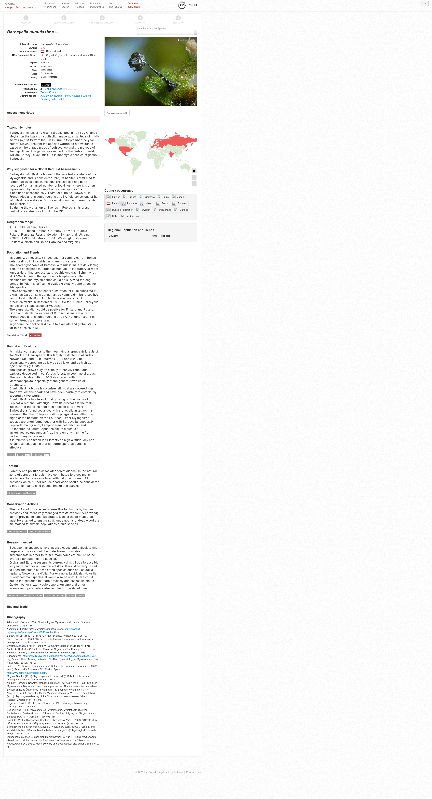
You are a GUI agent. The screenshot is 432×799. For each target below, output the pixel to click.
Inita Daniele (58, 99)
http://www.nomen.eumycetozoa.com (26, 672)
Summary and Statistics (97, 5)
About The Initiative (116, 5)
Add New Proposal (80, 5)
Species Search (65, 5)
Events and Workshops (50, 5)
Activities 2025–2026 (134, 5)
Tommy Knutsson (72, 95)
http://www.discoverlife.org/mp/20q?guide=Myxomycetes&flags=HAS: (59, 655)
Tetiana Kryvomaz (50, 92)
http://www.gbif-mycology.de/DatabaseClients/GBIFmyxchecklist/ (44, 630)
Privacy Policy (193, 772)
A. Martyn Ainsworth (51, 95)
